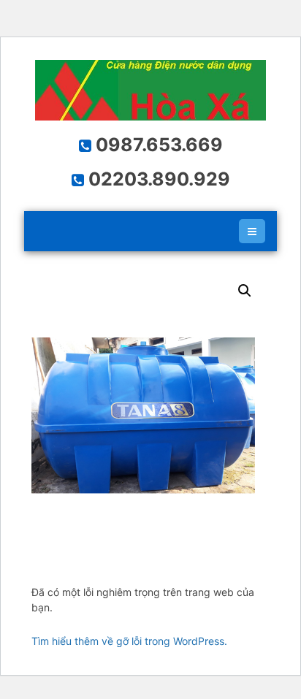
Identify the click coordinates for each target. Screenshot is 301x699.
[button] (245, 291)
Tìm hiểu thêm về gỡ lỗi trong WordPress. (129, 641)
